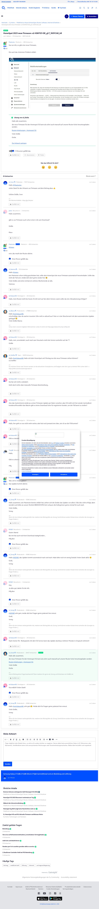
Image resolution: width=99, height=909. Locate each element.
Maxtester (12, 42)
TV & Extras (45, 8)
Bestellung (6, 829)
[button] (10, 8)
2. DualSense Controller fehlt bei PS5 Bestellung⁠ (17, 852)
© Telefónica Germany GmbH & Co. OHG (49, 904)
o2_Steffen (12, 355)
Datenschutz (88, 887)
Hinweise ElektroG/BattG (54, 887)
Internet (31, 865)
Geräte (53, 8)
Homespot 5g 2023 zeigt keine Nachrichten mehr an (19, 809)
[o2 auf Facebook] (39, 893)
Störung (24, 865)
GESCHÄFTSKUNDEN (19, 1)
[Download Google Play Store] (55, 900)
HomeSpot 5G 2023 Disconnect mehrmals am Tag (18, 797)
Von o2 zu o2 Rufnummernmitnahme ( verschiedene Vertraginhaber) (24, 835)
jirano (10, 211)
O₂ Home (12, 23)
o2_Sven (11, 182)
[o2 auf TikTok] (55, 893)
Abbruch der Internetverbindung (13, 803)
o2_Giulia (11, 653)
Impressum (19, 887)
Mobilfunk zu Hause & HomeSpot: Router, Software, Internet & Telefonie (38, 23)
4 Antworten (6, 837)
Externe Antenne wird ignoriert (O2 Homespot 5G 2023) (20, 792)
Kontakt (9, 887)
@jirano (11, 247)
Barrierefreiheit (30, 889)
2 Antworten (6, 831)
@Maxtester (17, 185)
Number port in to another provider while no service (18, 846)
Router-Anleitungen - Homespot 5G (24, 130)
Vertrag (5, 865)
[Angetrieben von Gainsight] (49, 873)
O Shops (71, 1)
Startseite (4, 23)
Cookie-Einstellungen (53, 889)
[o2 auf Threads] (60, 893)
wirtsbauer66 (13, 296)
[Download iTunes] (42, 900)
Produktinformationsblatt (72, 887)
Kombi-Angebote (34, 8)
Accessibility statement (69, 877)
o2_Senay (12, 500)
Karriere (40, 889)
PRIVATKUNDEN (6, 1)
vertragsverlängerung (43, 865)
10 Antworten (7, 843)
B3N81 (11, 529)
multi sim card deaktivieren (11, 841)
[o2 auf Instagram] (50, 893)
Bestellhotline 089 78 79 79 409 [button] (87, 1)
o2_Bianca (12, 311)
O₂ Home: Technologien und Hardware (14, 817)
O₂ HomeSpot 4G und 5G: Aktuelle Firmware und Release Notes (23, 814)
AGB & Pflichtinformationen (34, 887)
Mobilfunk (10, 8)
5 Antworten (6, 855)
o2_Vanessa (12, 269)
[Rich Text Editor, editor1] (49, 751)
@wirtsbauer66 (18, 314)
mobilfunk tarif (14, 865)
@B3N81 (16, 557)
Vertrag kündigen (68, 889)
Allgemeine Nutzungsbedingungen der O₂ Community (40, 877)
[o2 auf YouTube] (44, 893)
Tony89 (11, 450)
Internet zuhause (21, 8)
